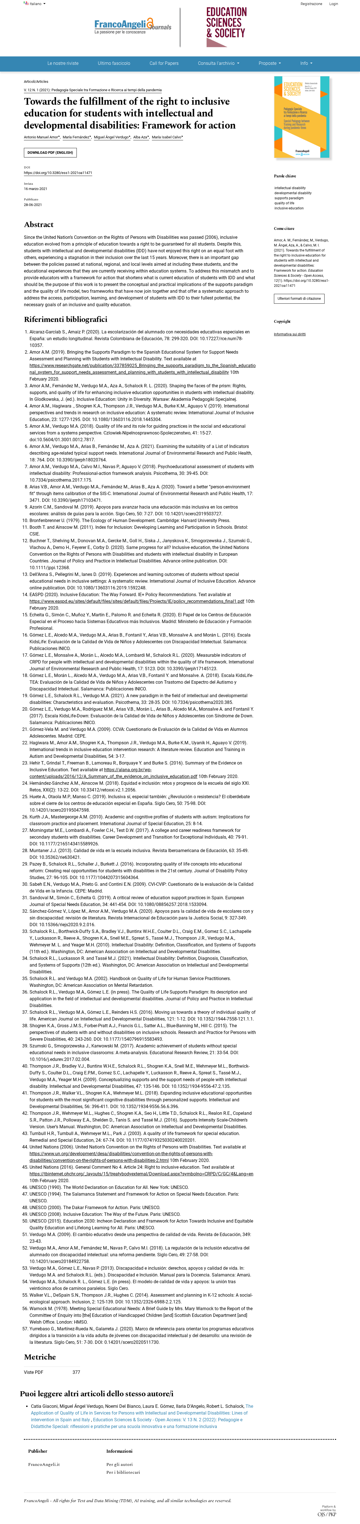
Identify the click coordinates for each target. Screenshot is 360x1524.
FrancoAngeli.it (44, 1464)
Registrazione (311, 4)
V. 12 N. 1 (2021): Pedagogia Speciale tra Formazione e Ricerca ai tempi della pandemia (93, 90)
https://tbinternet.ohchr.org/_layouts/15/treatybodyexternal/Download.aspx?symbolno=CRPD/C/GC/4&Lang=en (141, 1174)
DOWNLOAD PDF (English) (50, 152)
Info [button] (304, 63)
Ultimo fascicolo (114, 63)
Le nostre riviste (63, 63)
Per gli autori (119, 1464)
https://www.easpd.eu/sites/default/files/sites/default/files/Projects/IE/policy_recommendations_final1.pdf (137, 601)
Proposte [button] (268, 63)
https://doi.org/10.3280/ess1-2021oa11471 (58, 173)
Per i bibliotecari (123, 1472)
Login (333, 4)
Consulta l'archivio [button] (217, 63)
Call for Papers (164, 63)
